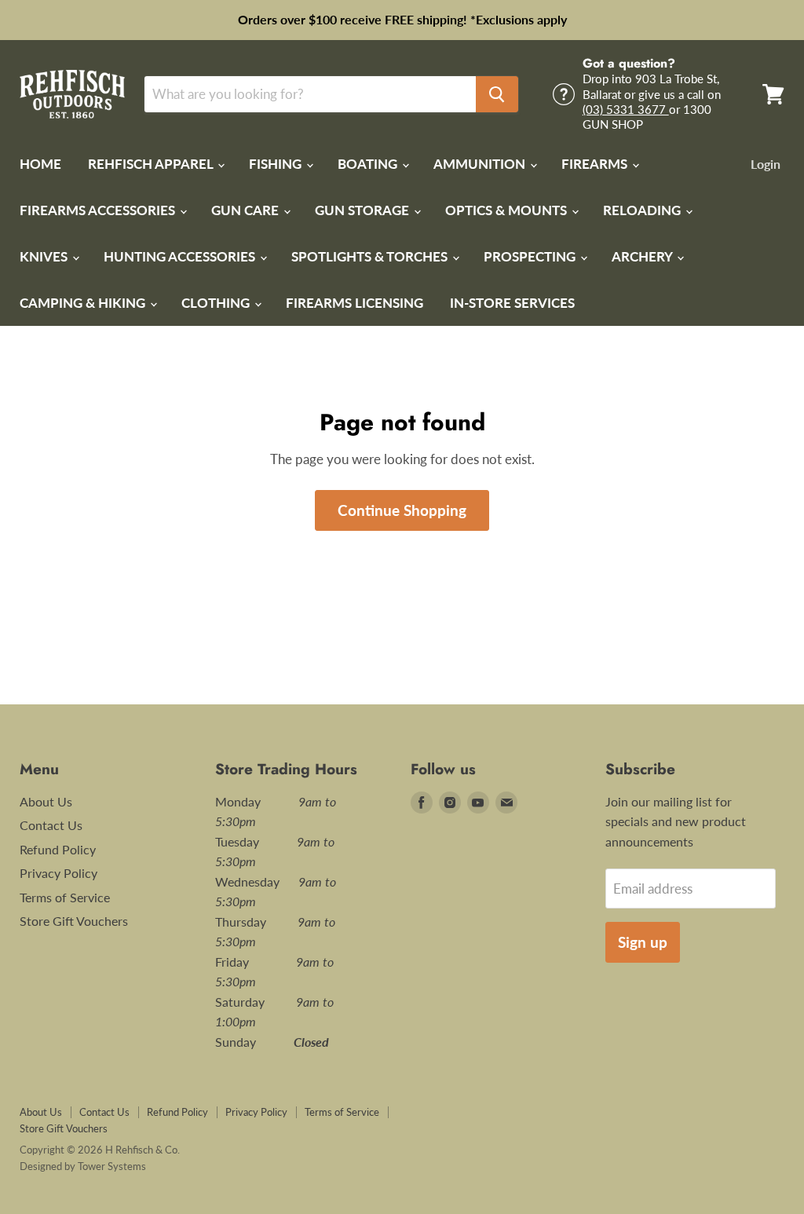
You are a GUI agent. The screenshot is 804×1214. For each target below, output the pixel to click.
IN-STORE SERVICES (512, 302)
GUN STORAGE (363, 210)
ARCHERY (643, 256)
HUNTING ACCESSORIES (181, 256)
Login (765, 163)
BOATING (369, 163)
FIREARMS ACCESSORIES (99, 210)
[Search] (497, 94)
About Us (46, 801)
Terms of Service (65, 897)
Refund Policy (58, 849)
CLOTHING (217, 302)
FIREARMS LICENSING (354, 302)
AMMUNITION (480, 163)
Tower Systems (112, 1166)
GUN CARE (246, 210)
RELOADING (643, 210)
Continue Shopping (402, 510)
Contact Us (51, 824)
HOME (40, 163)
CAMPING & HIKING (84, 302)
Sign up (642, 942)
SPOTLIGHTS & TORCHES (371, 256)
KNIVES (45, 256)
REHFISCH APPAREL (152, 163)
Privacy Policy (58, 872)
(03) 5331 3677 (626, 109)
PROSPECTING (531, 256)
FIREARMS (595, 163)
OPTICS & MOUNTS (507, 210)
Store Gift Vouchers (74, 920)
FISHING (277, 163)
